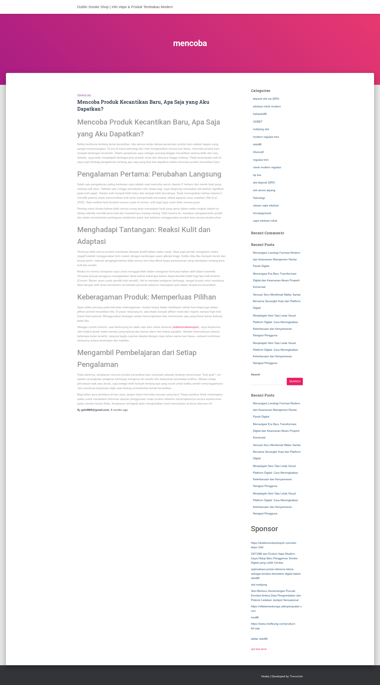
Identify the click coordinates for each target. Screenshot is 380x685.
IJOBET (258, 121)
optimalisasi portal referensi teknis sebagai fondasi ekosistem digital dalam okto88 (276, 574)
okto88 (257, 144)
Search (255, 374)
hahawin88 (260, 113)
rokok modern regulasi (267, 167)
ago (119, 409)
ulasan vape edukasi (266, 205)
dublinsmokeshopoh (185, 327)
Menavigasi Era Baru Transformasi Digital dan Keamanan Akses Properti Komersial (276, 280)
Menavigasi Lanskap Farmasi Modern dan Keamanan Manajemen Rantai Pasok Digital (276, 259)
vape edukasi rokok (265, 220)
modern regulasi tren (266, 136)
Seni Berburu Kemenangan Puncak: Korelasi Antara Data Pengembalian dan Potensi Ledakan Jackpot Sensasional (276, 595)
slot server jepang (264, 190)
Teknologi (84, 95)
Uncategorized (262, 213)
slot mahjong (259, 584)
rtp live (257, 175)
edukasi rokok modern (267, 106)
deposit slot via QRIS (266, 98)
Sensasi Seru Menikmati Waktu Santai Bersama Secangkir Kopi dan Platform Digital (277, 301)
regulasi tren (261, 159)
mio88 (255, 617)
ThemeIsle (296, 676)
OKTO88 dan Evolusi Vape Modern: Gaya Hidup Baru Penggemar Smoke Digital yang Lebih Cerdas (274, 558)
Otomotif (258, 152)
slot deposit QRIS (264, 182)
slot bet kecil (258, 649)
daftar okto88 (259, 638)
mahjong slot (261, 129)
